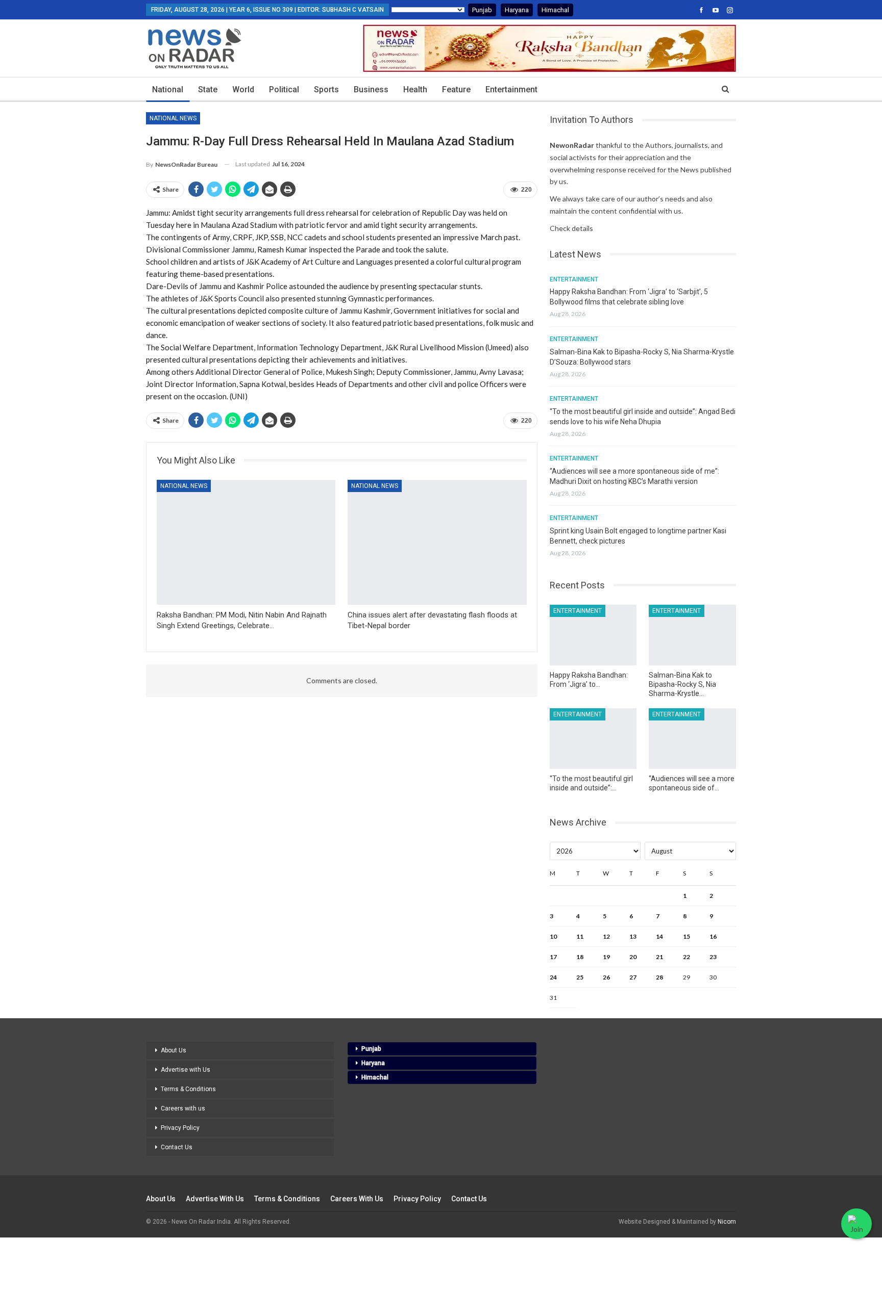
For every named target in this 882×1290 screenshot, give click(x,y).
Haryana (517, 10)
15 (686, 936)
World (243, 89)
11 (579, 936)
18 (579, 957)
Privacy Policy (180, 1127)
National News (173, 118)
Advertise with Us (185, 1069)
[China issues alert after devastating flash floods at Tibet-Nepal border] (437, 542)
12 (606, 936)
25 (579, 977)
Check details (571, 228)
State (207, 89)
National (167, 89)
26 (606, 977)
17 (553, 957)
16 (713, 936)
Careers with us (183, 1108)
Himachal (555, 10)
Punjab (482, 10)
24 (553, 977)
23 (713, 957)
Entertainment (511, 89)
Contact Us (176, 1147)
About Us (173, 1050)
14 (659, 936)
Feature (456, 89)
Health (415, 89)
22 (686, 957)
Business (371, 89)
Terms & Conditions (188, 1089)
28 (659, 977)
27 (632, 977)
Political (284, 89)
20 (632, 957)
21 (659, 957)
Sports (326, 89)
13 (632, 936)
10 (553, 936)
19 (606, 957)
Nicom (727, 1221)
